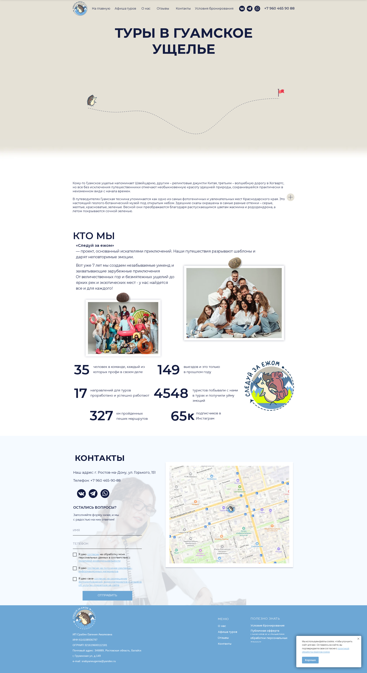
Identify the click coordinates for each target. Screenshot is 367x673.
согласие (93, 554)
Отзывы (163, 8)
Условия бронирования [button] (214, 8)
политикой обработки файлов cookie (325, 650)
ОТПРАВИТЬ (107, 595)
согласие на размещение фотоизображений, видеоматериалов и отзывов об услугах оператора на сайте (110, 582)
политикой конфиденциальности (99, 561)
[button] (267, 625)
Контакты (183, 8)
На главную (101, 8)
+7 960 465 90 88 (279, 8)
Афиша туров (125, 8)
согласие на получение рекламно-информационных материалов (105, 570)
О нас (145, 8)
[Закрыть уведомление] (358, 639)
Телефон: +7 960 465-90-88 (97, 480)
